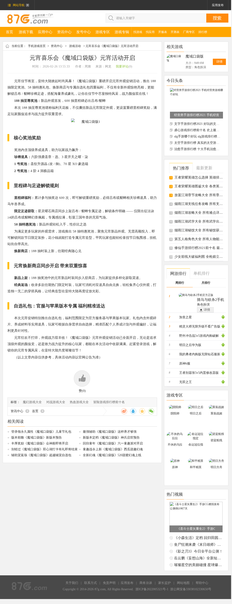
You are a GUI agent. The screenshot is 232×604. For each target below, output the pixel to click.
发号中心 (83, 32)
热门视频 (175, 494)
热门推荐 (181, 168)
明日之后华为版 (190, 345)
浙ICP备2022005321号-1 (151, 589)
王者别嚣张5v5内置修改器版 (199, 372)
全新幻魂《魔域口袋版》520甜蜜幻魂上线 (112, 455)
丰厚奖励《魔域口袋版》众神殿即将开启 (39, 443)
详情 (219, 61)
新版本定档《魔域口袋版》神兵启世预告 (111, 437)
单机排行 (201, 273)
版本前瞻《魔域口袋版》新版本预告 (36, 437)
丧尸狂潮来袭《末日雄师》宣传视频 (203, 544)
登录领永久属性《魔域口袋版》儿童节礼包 (41, 431)
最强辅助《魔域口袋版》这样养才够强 (110, 431)
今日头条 (175, 80)
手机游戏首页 (37, 46)
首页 (9, 32)
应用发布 (218, 5)
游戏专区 (102, 32)
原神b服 (184, 363)
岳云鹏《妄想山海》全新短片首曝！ (203, 558)
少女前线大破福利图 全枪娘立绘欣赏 (202, 256)
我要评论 (122, 66)
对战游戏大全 (55, 402)
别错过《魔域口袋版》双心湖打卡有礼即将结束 (44, 449)
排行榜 (202, 32)
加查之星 (185, 317)
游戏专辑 (122, 32)
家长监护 (164, 583)
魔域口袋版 (195, 56)
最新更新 (204, 168)
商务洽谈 (145, 583)
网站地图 (183, 583)
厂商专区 (189, 32)
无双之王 (185, 382)
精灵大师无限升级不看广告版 (199, 326)
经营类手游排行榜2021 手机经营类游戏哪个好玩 (196, 115)
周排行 (179, 282)
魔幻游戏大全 (32, 402)
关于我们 (71, 583)
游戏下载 (26, 32)
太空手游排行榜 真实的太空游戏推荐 (200, 142)
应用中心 (45, 32)
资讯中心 (64, 32)
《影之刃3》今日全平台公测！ (198, 551)
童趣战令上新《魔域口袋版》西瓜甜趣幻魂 (113, 449)
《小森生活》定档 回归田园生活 (199, 538)
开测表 (175, 32)
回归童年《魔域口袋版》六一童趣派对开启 (113, 443)
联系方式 (90, 583)
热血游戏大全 (79, 402)
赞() (82, 391)
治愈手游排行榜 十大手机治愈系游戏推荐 (203, 149)
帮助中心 (202, 583)
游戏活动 (75, 46)
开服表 (162, 32)
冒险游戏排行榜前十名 (109, 402)
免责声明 (109, 583)
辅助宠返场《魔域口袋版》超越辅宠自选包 (41, 455)
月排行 (206, 282)
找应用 (150, 32)
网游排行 (178, 273)
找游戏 (137, 32)
